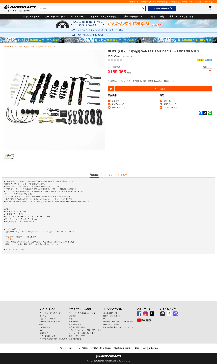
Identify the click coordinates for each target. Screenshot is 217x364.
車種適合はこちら (13, 239)
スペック (108, 174)
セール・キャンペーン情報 (50, 322)
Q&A (41, 330)
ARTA (105, 319)
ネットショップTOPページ (50, 313)
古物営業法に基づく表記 (122, 348)
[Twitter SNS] (152, 313)
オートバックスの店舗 (80, 308)
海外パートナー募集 (111, 324)
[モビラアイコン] (175, 313)
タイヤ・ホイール (31, 16)
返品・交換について (47, 336)
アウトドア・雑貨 (156, 16)
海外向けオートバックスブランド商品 (118, 322)
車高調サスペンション (44, 47)
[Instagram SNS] (145, 313)
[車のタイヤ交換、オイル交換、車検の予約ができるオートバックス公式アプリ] (162, 313)
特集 (41, 324)
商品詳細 (94, 175)
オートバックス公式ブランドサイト (196, 2)
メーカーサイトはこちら (15, 249)
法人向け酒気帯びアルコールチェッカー (119, 327)
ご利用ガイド (133, 2)
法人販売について (110, 313)
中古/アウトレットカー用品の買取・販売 (85, 330)
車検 (70, 319)
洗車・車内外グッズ (133, 16)
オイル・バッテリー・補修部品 (104, 16)
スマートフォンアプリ (78, 336)
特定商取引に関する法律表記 (101, 348)
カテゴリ (42, 316)
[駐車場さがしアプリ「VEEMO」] (169, 313)
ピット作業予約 (159, 2)
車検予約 (173, 2)
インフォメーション (113, 308)
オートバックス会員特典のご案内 (82, 333)
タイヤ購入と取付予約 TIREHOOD (53, 339)
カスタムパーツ (78, 16)
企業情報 (136, 348)
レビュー (122, 174)
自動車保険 (73, 322)
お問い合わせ (153, 348)
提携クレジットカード (112, 316)
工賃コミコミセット (47, 319)
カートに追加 (160, 89)
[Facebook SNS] (139, 313)
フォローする (143, 308)
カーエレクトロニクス (55, 16)
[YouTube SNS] (144, 320)
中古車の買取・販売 (77, 327)
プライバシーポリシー (66, 348)
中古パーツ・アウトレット (182, 16)
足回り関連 (29, 47)
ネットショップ (47, 308)
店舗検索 (144, 2)
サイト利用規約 (82, 348)
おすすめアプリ (168, 308)
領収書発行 (43, 333)
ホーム (7, 47)
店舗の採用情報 (75, 339)
